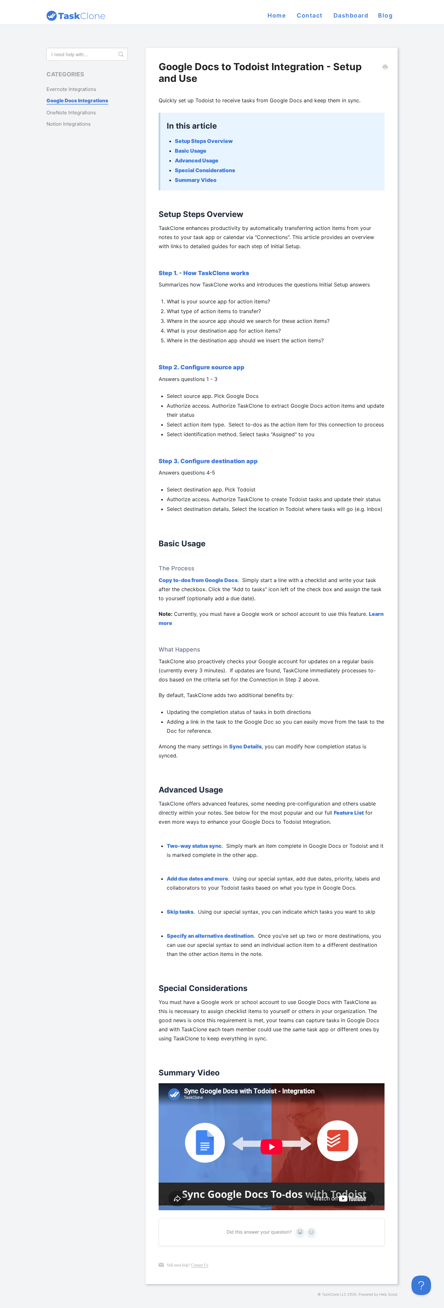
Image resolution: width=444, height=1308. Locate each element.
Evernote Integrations (71, 89)
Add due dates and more (197, 878)
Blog (385, 15)
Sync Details (245, 746)
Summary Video (195, 180)
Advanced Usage (196, 160)
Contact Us (199, 1265)
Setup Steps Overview (204, 141)
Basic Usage (190, 150)
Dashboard (351, 15)
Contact (310, 15)
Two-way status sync (194, 846)
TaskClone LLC (334, 1294)
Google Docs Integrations (77, 101)
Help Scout (388, 1294)
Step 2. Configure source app (201, 367)
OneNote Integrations (71, 112)
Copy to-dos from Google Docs (198, 580)
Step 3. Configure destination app (208, 461)
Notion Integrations (68, 124)
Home (277, 15)
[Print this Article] (385, 67)
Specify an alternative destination (210, 936)
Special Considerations (205, 170)
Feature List (349, 812)
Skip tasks (180, 911)
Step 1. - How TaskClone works (204, 273)
